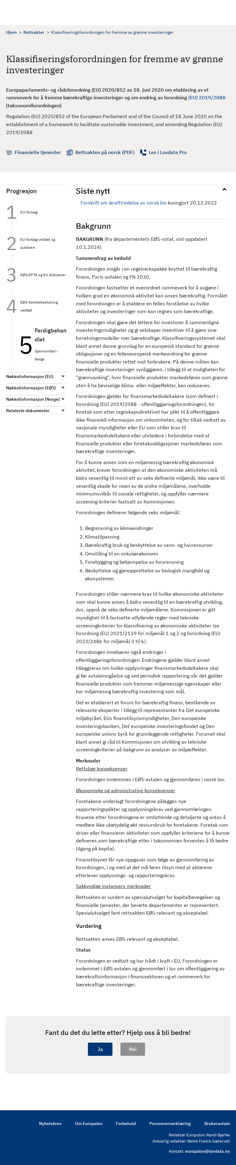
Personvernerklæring (170, 1123)
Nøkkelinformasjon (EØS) (31, 388)
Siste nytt (93, 190)
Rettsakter (33, 32)
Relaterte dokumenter (27, 410)
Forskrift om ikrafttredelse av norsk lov (124, 203)
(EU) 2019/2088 (207, 97)
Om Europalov (88, 1123)
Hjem (11, 32)
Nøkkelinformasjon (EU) (29, 376)
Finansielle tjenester (38, 152)
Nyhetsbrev (50, 1123)
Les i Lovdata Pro (168, 152)
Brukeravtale (217, 1123)
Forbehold (126, 1123)
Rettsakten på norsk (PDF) (104, 152)
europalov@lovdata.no (207, 1151)
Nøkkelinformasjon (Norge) (33, 399)
